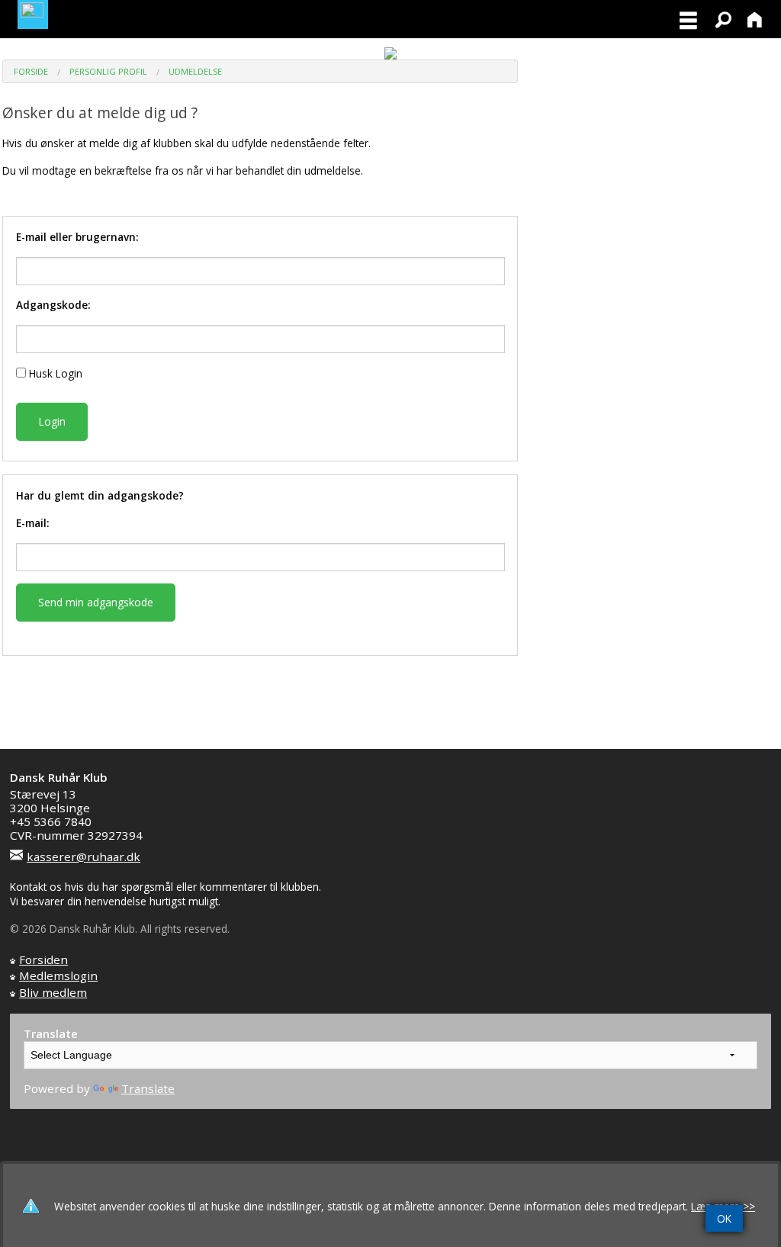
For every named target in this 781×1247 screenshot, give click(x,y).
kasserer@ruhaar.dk (83, 856)
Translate (148, 1088)
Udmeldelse (195, 71)
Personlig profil (108, 71)
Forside (31, 71)
